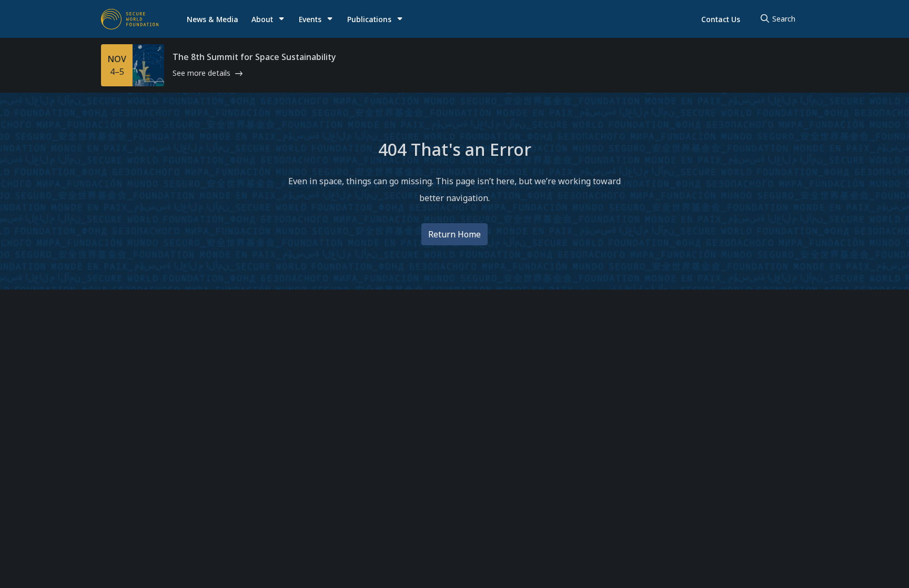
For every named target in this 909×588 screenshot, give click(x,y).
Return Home (454, 234)
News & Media (212, 19)
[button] (268, 19)
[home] (130, 18)
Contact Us (720, 19)
